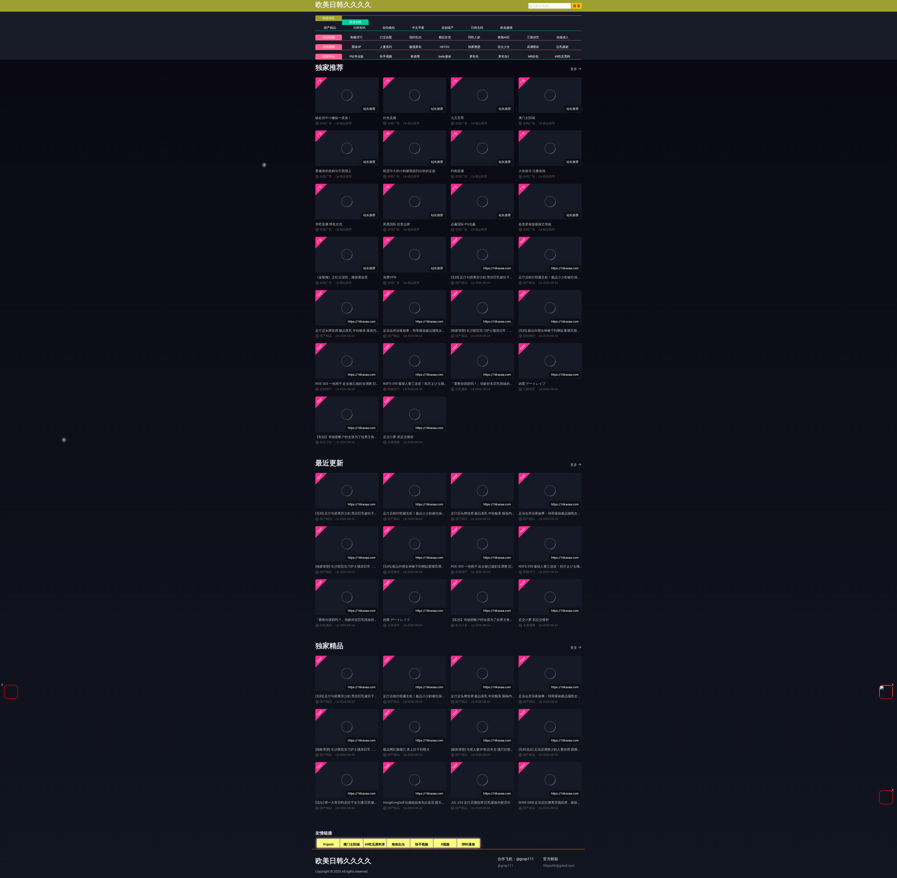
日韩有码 (359, 27)
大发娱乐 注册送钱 (532, 171)
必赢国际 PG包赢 (463, 224)
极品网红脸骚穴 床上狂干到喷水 (406, 749)
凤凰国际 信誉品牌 (396, 224)
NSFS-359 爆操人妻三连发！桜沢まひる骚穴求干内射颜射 (425, 383)
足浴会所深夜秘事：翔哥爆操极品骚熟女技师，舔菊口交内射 (427, 330)
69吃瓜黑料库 (375, 844)
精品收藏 (329, 37)
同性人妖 (474, 37)
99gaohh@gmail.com (558, 865)
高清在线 (355, 22)
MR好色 (533, 56)
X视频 (445, 844)
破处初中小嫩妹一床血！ (333, 118)
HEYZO (444, 47)
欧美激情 (506, 27)
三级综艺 (533, 37)
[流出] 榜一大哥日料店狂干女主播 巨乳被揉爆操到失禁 (354, 802)
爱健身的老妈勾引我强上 (333, 171)
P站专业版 (356, 56)
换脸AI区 (504, 37)
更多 (573, 69)
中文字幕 (418, 27)
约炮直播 (457, 171)
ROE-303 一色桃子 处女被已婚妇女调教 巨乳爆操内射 (353, 383)
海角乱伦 (398, 844)
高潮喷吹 (533, 47)
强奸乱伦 (415, 37)
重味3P (356, 47)
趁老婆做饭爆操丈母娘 (535, 224)
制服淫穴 (356, 37)
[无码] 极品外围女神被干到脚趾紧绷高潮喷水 (551, 330)
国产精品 (330, 27)
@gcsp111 (505, 865)
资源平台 (329, 56)
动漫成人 (562, 37)
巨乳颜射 (562, 47)
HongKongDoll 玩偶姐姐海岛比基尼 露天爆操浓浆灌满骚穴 (425, 802)
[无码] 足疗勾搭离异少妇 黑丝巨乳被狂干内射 (483, 277)
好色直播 (389, 118)
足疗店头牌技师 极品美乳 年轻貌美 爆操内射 (347, 330)
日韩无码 (477, 27)
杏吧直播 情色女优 (328, 224)
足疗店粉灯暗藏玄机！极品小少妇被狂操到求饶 (553, 277)
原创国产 (447, 27)
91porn (328, 844)
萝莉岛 (474, 56)
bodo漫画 (444, 56)
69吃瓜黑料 (562, 56)
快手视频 (421, 844)
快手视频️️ (386, 56)
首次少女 (504, 47)
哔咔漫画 (468, 844)
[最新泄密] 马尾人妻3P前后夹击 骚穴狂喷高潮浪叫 (487, 749)
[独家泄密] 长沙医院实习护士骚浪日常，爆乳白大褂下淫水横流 (496, 330)
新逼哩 (415, 56)
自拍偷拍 (389, 27)
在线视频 (329, 47)
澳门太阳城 (527, 118)
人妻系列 (386, 47)
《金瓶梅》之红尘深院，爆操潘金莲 (341, 277)
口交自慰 (386, 37)
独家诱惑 (474, 47)
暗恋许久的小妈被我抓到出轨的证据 (409, 171)
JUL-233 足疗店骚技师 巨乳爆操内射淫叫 (480, 802)
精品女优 (445, 37)
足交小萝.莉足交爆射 (398, 437)
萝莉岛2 (503, 56)
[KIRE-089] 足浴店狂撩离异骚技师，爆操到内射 (553, 802)
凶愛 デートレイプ (532, 383)
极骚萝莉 (415, 47)
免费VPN (389, 277)
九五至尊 (457, 118)
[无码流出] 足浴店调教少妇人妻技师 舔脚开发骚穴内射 (558, 749)
